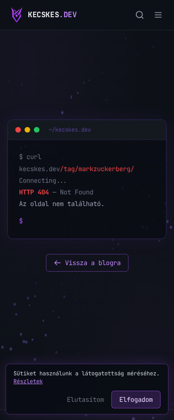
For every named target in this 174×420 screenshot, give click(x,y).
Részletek (28, 381)
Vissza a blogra (93, 263)
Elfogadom (136, 399)
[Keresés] (139, 15)
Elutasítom (85, 399)
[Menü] (158, 15)
